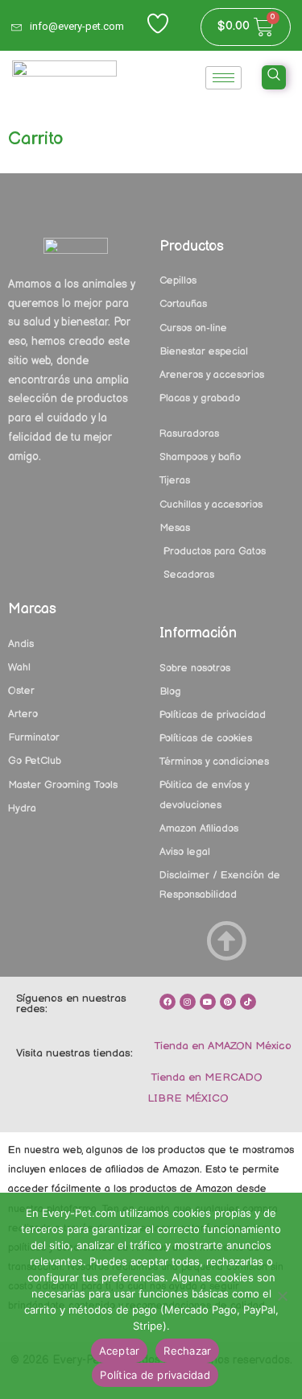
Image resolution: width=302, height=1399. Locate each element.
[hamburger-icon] (223, 77)
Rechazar (187, 1350)
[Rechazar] (282, 1296)
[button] (274, 77)
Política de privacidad (155, 1374)
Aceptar (119, 1350)
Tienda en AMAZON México (221, 1046)
